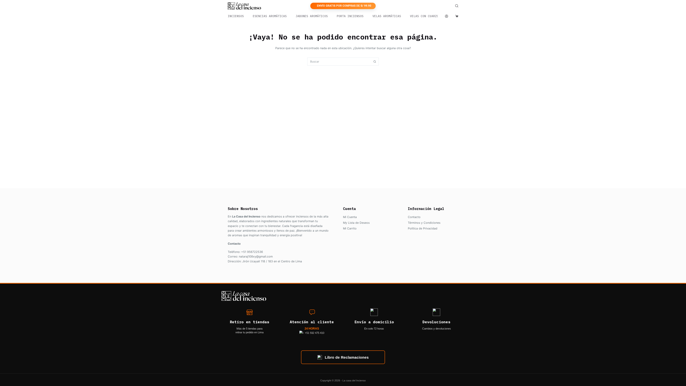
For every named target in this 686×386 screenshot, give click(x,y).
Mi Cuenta (350, 217)
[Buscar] (456, 5)
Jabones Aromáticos (312, 16)
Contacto (414, 217)
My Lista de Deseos (356, 222)
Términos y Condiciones (424, 222)
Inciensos (236, 16)
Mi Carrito (350, 228)
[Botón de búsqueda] (375, 61)
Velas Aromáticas (386, 16)
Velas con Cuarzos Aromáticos (435, 16)
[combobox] (339, 62)
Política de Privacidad (422, 228)
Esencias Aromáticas (270, 16)
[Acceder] (446, 16)
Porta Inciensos (350, 16)
